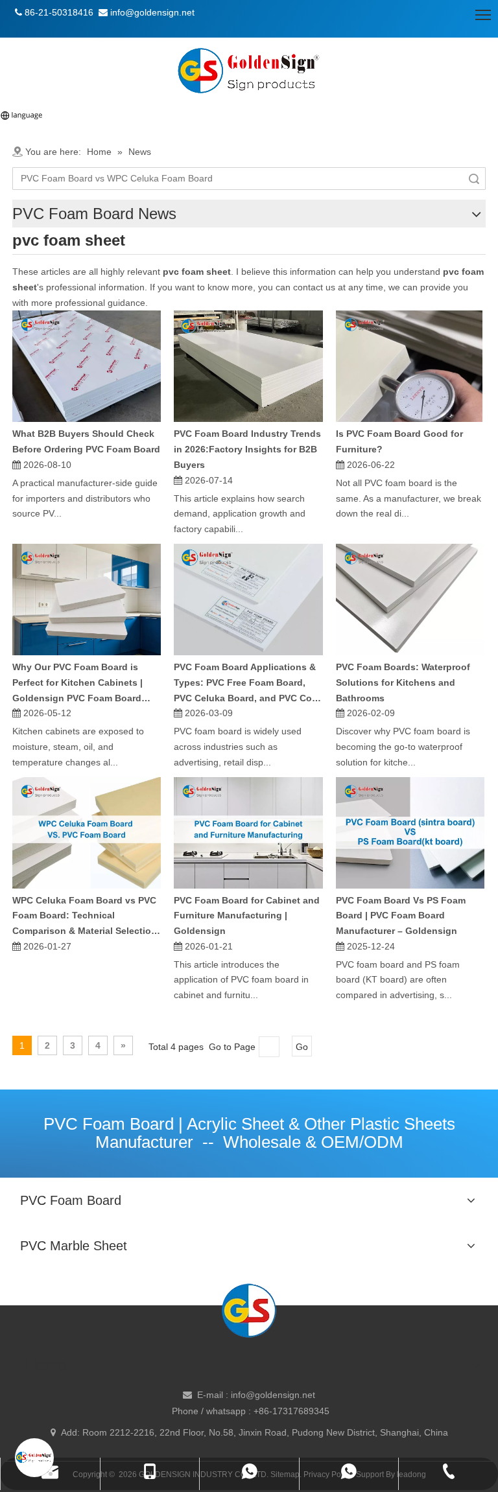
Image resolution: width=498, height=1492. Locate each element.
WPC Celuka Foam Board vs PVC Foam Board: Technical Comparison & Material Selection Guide (84, 917)
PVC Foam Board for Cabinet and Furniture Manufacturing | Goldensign (247, 916)
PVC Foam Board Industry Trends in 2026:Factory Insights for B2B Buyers (247, 449)
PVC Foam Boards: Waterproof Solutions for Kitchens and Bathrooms (403, 682)
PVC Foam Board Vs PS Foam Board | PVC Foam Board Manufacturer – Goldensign (401, 916)
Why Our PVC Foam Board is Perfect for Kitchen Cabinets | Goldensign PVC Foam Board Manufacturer (77, 684)
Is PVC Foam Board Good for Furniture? (399, 441)
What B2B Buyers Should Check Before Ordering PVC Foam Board (86, 441)
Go (302, 1047)
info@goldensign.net (273, 1395)
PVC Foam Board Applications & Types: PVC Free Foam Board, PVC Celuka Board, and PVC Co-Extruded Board (245, 684)
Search (474, 178)
